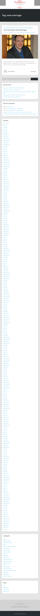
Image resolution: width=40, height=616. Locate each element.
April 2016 (5, 352)
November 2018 (6, 296)
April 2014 (5, 397)
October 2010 (6, 460)
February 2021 (6, 246)
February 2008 (6, 516)
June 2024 (5, 172)
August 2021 (5, 235)
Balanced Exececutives (7, 542)
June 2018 (5, 306)
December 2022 (6, 205)
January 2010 (5, 475)
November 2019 (6, 274)
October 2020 (6, 253)
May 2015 (5, 373)
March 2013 (5, 415)
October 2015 (5, 363)
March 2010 (5, 471)
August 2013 (5, 410)
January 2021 (5, 248)
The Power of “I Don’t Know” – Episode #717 (11, 89)
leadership (5, 553)
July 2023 (5, 192)
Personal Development (7, 561)
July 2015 (5, 369)
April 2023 (5, 198)
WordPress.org (6, 591)
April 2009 (5, 490)
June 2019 (5, 283)
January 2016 (5, 358)
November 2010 (6, 458)
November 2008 (6, 499)
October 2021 (5, 231)
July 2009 (5, 484)
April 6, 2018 (6, 32)
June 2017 (5, 328)
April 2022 (5, 220)
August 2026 (5, 123)
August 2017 (5, 324)
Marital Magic (13, 27)
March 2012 (5, 436)
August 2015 (5, 367)
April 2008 (5, 512)
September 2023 (6, 188)
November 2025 (6, 140)
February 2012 (6, 438)
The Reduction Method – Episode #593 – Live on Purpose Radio (15, 114)
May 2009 (5, 488)
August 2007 (5, 527)
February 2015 (6, 378)
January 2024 (5, 181)
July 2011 (5, 449)
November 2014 (6, 384)
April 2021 (5, 242)
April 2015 (5, 374)
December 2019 (6, 272)
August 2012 (5, 426)
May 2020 (5, 263)
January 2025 (5, 159)
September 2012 (6, 425)
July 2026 (5, 125)
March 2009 (5, 492)
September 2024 (6, 166)
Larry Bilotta (18, 32)
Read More (33, 71)
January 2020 (5, 270)
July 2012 (5, 428)
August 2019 (5, 279)
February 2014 (6, 400)
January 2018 (5, 315)
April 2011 (5, 454)
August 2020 (5, 257)
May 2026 (5, 129)
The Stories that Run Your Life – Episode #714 (12, 96)
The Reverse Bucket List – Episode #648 (15, 108)
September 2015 (6, 365)
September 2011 (6, 447)
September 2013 (6, 408)
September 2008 (6, 503)
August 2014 (5, 389)
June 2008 (5, 508)
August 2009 (5, 482)
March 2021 (5, 244)
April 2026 (5, 131)
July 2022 (5, 214)
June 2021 (5, 239)
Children (4, 544)
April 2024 (5, 175)
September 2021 (6, 233)
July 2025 (5, 147)
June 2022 (5, 216)
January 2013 (5, 419)
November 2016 (6, 339)
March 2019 (5, 289)
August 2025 (5, 146)
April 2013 (5, 413)
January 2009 (5, 495)
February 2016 (6, 356)
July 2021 (5, 237)
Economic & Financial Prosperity (9, 546)
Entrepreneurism (6, 548)
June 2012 (5, 430)
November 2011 (6, 443)
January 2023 (5, 203)
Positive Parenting (6, 566)
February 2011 (6, 456)
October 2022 (6, 209)
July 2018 (5, 304)
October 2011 (5, 445)
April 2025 (5, 153)
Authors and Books (7, 540)
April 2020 (5, 265)
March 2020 (5, 266)
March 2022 (5, 222)
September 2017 (6, 322)
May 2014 (5, 395)
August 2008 (5, 505)
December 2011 (6, 441)
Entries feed (5, 587)
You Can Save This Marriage (15, 30)
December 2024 (6, 160)
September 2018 (6, 300)
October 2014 (6, 386)
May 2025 (5, 151)
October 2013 (5, 406)
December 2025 (6, 138)
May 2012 (5, 432)
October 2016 (6, 341)
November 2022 (6, 207)
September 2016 (6, 343)
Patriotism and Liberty (7, 559)
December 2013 (6, 404)
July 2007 (5, 529)
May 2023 (5, 196)
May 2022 (5, 218)
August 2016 (5, 345)
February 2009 (6, 493)
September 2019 (6, 278)
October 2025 (6, 142)
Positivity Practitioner (7, 568)
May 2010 (5, 467)
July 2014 (5, 391)
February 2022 (6, 224)
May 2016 (5, 350)
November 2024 (6, 162)
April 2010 (5, 469)
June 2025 (5, 149)
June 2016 (5, 348)
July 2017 (5, 326)
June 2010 (5, 466)
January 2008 (5, 518)
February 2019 (6, 291)
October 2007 (6, 523)
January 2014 (5, 402)
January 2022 (5, 226)
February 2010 (6, 473)
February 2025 (6, 157)
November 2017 (6, 319)
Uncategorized (6, 574)
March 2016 (5, 354)
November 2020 (6, 252)
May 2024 (5, 173)
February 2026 (6, 134)
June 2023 (5, 194)
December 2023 (6, 183)
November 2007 (6, 521)
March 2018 (5, 311)
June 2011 (5, 451)
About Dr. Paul (10, 106)
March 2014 (5, 399)
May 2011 (5, 453)
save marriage (32, 32)
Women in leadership (7, 576)
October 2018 (6, 298)
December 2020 (6, 250)
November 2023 (6, 185)
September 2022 (6, 211)
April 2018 (5, 309)
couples (14, 32)
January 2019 (5, 293)
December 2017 (6, 317)
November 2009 (6, 479)
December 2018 (6, 294)
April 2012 (5, 434)
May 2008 (5, 510)
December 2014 (6, 382)
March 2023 (5, 199)
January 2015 (5, 380)
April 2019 (5, 287)
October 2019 (6, 276)
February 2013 (6, 417)
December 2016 (6, 337)
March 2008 (5, 514)
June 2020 (5, 261)
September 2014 (6, 387)
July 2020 (5, 259)
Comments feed (6, 589)
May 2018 (5, 307)
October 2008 (6, 501)
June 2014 (5, 393)
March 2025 (5, 155)
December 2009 (6, 477)
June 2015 (5, 371)
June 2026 (5, 127)
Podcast (17, 27)
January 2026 (5, 136)
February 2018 (6, 313)
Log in (4, 585)
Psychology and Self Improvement (26, 27)
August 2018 (5, 302)
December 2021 (6, 227)
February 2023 (6, 201)
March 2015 (5, 376)
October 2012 (5, 423)
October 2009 (6, 480)
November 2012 (6, 421)
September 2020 (6, 255)
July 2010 (5, 464)
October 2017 (5, 320)
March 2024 (5, 177)
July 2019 (5, 281)
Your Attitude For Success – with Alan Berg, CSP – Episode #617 (19, 112)
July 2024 (5, 170)
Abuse (4, 538)
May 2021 (5, 240)
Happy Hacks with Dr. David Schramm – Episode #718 (13, 87)
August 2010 (5, 462)
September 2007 (6, 525)
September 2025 (6, 144)
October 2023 (6, 186)
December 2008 (6, 497)
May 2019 (5, 285)
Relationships (5, 572)
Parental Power (6, 557)
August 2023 (5, 190)
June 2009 (5, 486)
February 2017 (6, 335)
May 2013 (5, 412)
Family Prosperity (7, 27)
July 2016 (5, 346)
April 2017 (5, 332)
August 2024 (5, 168)
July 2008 (5, 506)
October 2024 (6, 164)
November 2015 (6, 361)
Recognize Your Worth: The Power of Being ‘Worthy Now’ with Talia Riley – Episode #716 (19, 92)
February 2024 (6, 179)
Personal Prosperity (7, 563)
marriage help (27, 32)
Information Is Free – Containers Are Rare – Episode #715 (14, 95)
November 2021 (6, 229)
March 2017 (5, 333)
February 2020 (6, 268)
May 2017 (5, 330)
